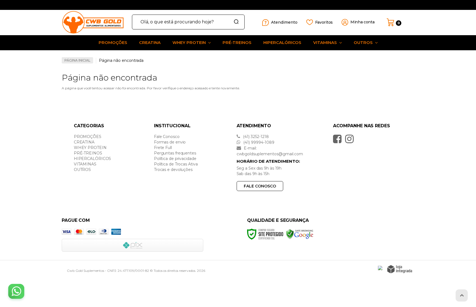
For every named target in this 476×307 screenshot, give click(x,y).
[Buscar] (234, 22)
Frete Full (163, 147)
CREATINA (84, 142)
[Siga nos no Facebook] (338, 139)
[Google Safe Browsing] (299, 234)
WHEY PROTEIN (90, 147)
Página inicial (77, 60)
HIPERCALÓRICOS (92, 158)
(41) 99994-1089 (258, 142)
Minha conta (362, 22)
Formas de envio (170, 142)
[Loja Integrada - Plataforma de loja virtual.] (399, 269)
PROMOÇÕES (87, 136)
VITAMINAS (85, 164)
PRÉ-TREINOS (88, 153)
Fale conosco (260, 186)
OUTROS (82, 169)
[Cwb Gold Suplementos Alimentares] (95, 22)
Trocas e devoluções (173, 169)
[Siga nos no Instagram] (350, 139)
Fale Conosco (167, 136)
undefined (222, 4)
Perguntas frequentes (175, 153)
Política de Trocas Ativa (176, 164)
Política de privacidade (175, 158)
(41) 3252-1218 (255, 136)
